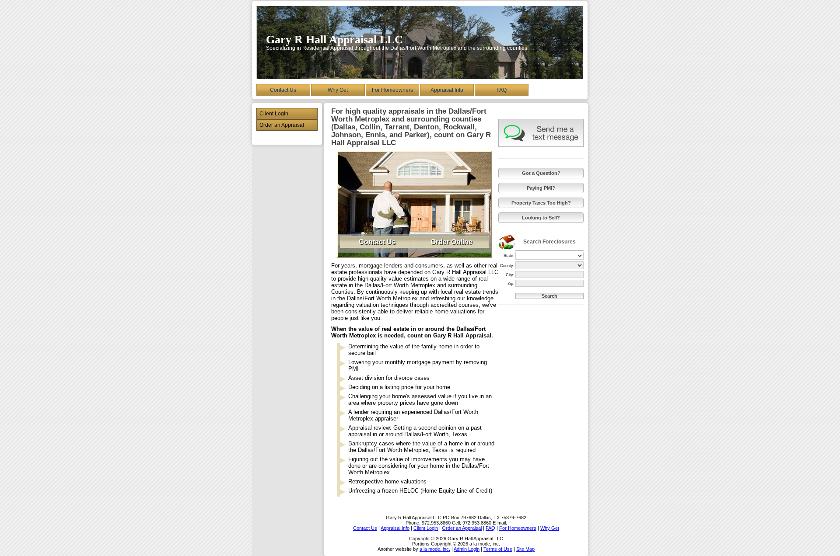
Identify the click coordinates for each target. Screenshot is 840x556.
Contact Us (283, 90)
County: (507, 266)
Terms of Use (497, 549)
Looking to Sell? (541, 217)
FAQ (502, 90)
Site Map (525, 549)
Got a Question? (541, 173)
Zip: (511, 283)
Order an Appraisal (281, 125)
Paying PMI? (541, 188)
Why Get (338, 90)
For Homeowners (392, 90)
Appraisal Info (446, 90)
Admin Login (467, 549)
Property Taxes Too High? (541, 202)
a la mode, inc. (435, 549)
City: (510, 275)
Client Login (273, 114)
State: (509, 256)
